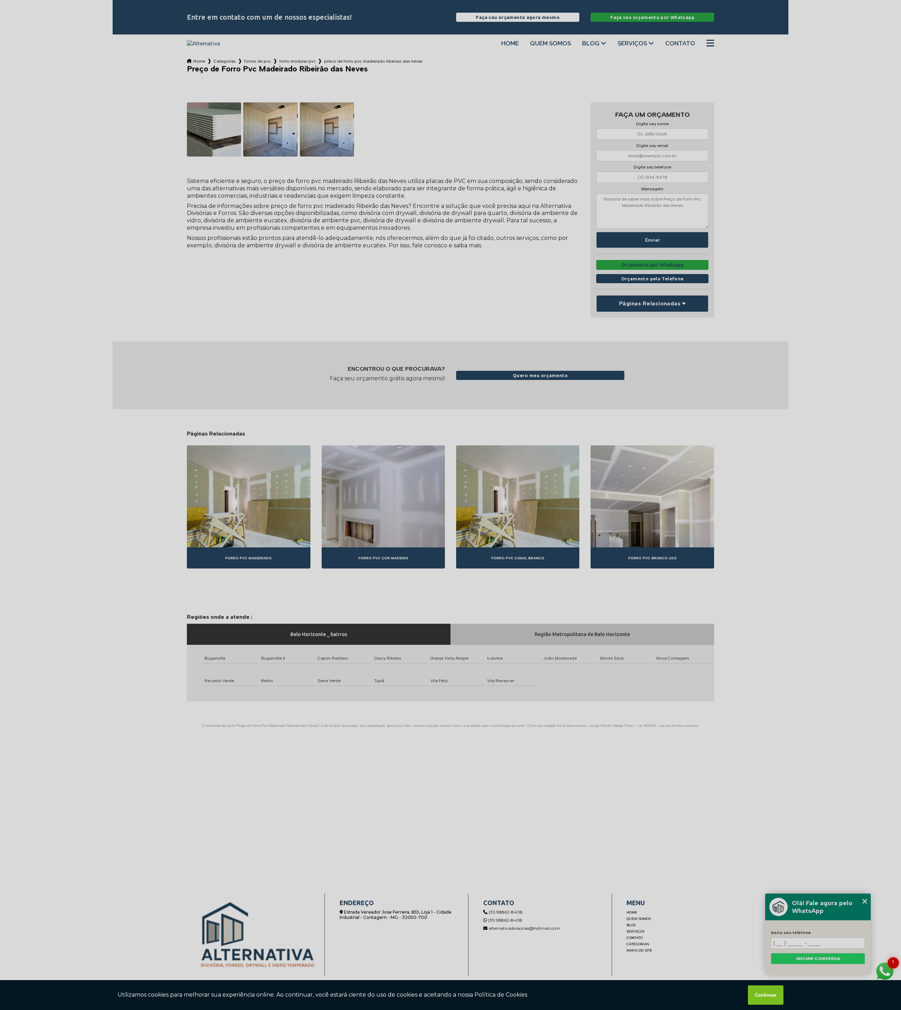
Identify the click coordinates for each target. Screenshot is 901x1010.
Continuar (765, 995)
